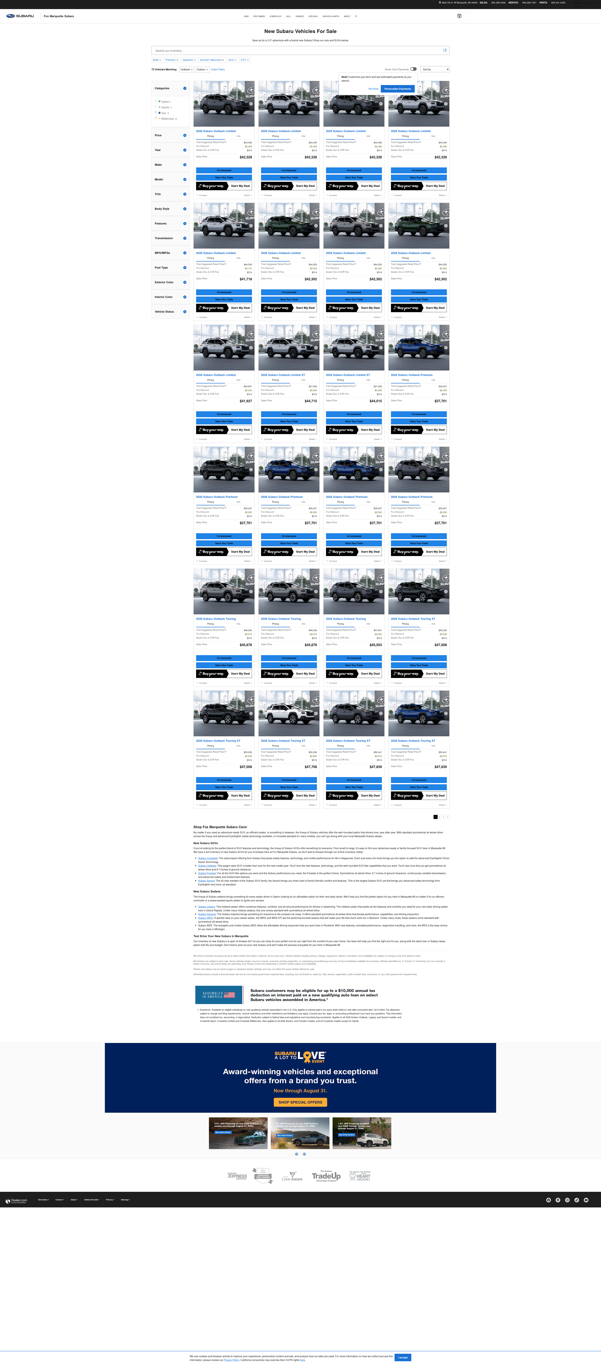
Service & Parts (331, 16)
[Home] (23, 16)
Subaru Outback (207, 904)
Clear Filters (218, 69)
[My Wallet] (459, 16)
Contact (59, 1238)
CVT (245, 60)
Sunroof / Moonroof (212, 60)
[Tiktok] (577, 1240)
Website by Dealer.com (16, 1240)
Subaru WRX (205, 956)
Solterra (300, 1172)
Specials (313, 16)
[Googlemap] (559, 1240)
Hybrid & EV (276, 16)
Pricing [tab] (210, 136)
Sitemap (124, 1238)
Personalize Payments (398, 89)
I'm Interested (224, 170)
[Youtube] (587, 1240)
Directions (42, 1238)
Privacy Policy (231, 1360)
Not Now (373, 89)
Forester (362, 1172)
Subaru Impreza (207, 953)
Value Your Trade (224, 177)
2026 (157, 60)
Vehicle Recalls (91, 1238)
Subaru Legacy (206, 945)
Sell (288, 16)
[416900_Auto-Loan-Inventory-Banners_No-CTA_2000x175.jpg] (300, 1034)
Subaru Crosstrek (208, 897)
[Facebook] (549, 1240)
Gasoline (189, 60)
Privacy (109, 1238)
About (347, 16)
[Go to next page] (447, 856)
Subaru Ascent (206, 919)
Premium (172, 60)
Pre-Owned (259, 16)
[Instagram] (568, 1240)
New (246, 16)
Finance (300, 16)
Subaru (201, 69)
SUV (232, 60)
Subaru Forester (207, 912)
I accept (403, 1357)
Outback (185, 69)
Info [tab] (238, 136)
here (302, 1360)
